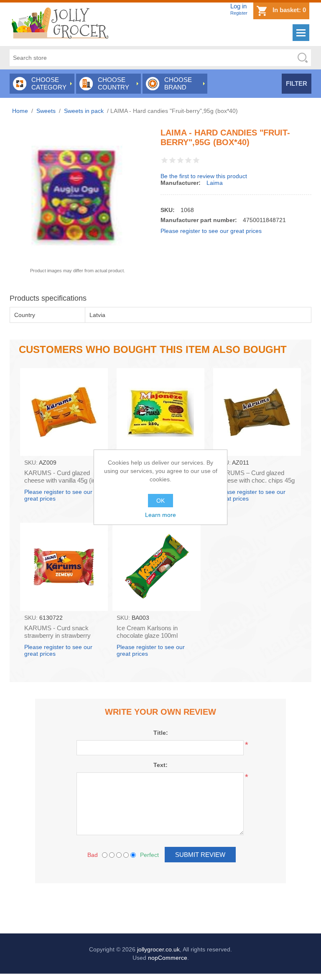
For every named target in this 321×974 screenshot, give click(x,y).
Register (238, 12)
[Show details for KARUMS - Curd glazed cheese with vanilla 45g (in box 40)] (64, 412)
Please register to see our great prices (211, 231)
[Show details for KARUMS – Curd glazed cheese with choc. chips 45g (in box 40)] (257, 412)
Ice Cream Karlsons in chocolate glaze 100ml (147, 631)
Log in (238, 6)
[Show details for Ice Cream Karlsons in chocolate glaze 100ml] (156, 567)
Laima (214, 182)
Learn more (160, 514)
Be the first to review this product (203, 176)
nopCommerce (167, 957)
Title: (160, 732)
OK (160, 500)
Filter (296, 83)
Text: (160, 765)
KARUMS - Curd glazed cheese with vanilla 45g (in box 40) (60, 480)
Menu (301, 32)
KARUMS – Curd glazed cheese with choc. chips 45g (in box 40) (256, 480)
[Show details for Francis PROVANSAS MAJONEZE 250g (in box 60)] (160, 412)
